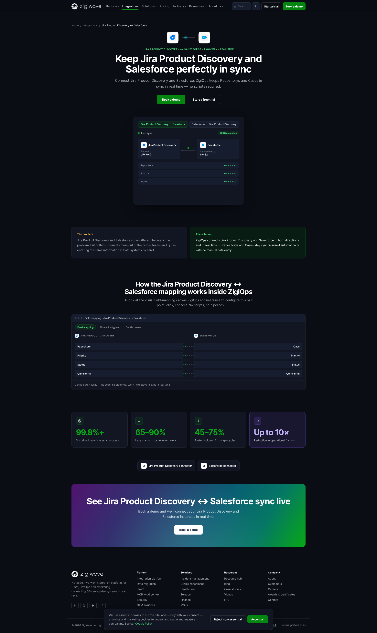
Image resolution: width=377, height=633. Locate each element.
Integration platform (149, 578)
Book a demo (294, 6)
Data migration (146, 583)
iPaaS (140, 589)
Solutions (149, 6)
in (75, 605)
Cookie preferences (293, 625)
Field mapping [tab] (85, 327)
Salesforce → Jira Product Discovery (214, 124)
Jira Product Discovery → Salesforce (163, 124)
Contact (273, 599)
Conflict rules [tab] (133, 327)
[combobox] (241, 6)
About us (216, 6)
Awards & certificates (281, 594)
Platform (112, 6)
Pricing (164, 6)
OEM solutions (146, 605)
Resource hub (233, 578)
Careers (273, 589)
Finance (186, 599)
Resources (197, 6)
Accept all (257, 619)
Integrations (130, 6)
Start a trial (271, 6)
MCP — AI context (148, 594)
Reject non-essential (228, 619)
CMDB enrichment (192, 583)
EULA (272, 625)
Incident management (195, 578)
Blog (227, 583)
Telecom (186, 594)
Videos (228, 594)
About (272, 578)
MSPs (184, 605)
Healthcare (188, 589)
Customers (275, 583)
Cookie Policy (144, 623)
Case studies (232, 589)
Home (75, 25)
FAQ (227, 599)
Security (142, 599)
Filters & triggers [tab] (109, 327)
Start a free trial (204, 99)
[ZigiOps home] (86, 6)
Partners (179, 6)
